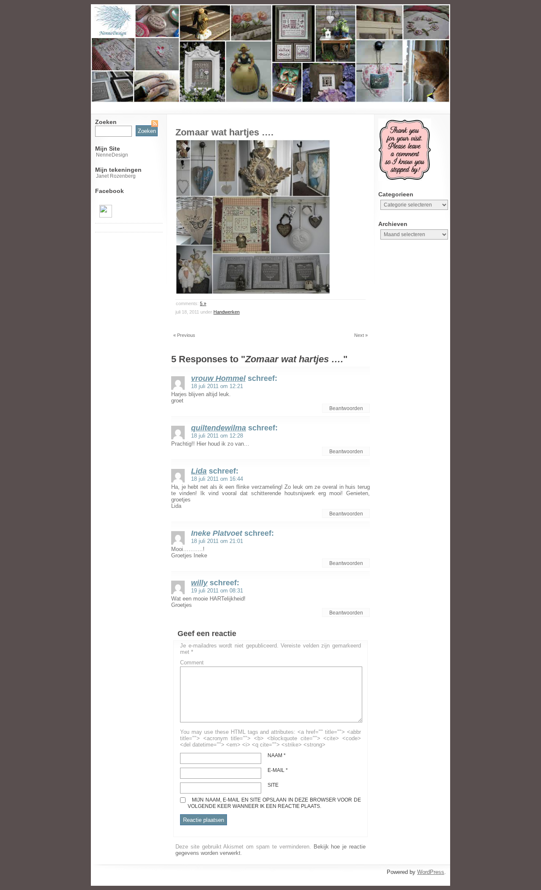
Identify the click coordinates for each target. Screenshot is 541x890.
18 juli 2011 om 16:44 (217, 479)
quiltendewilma (218, 428)
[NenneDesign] (105, 216)
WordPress (430, 872)
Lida (199, 471)
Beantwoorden (346, 408)
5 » (203, 303)
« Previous (184, 335)
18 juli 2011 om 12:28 (217, 436)
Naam (277, 755)
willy (199, 583)
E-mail (278, 770)
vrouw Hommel (218, 378)
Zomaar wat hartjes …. (224, 132)
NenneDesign (112, 155)
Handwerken (226, 311)
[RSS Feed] (154, 123)
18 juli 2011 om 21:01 (217, 541)
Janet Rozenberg (116, 176)
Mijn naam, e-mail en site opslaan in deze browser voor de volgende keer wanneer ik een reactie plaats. (274, 803)
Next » (361, 335)
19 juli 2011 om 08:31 (217, 590)
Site (273, 785)
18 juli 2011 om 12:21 (217, 386)
